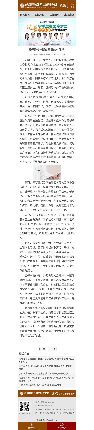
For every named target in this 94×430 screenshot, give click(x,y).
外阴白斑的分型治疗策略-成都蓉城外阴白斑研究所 (44, 373)
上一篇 (42, 349)
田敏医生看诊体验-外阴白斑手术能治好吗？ (41, 385)
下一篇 (52, 349)
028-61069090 (49, 402)
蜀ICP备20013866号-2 (47, 420)
